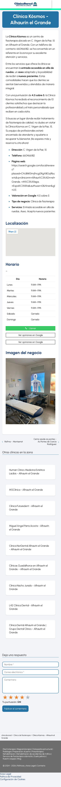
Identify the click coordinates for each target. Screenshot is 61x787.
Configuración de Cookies (12, 779)
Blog (19, 759)
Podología (7, 751)
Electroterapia (9, 749)
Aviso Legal (5, 774)
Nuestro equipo (9, 759)
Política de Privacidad (10, 776)
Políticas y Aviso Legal (26, 765)
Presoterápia (37, 751)
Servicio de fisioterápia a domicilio (18, 756)
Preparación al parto (21, 751)
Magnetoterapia (24, 749)
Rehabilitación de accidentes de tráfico (34, 754)
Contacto (41, 765)
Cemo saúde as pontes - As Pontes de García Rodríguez (45, 441)
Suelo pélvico (40, 756)
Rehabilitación (9, 754)
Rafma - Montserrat (14, 441)
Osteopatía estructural (42, 749)
